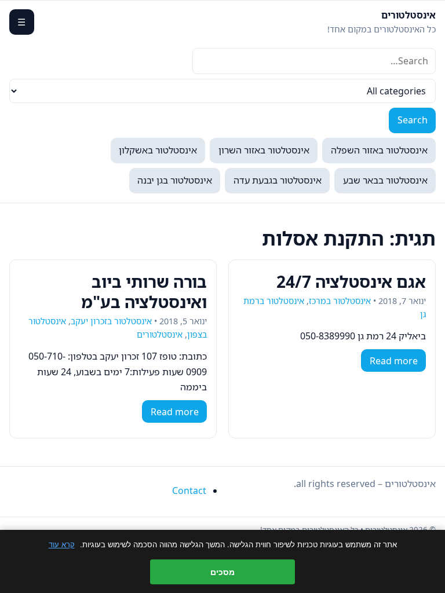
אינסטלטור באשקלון (158, 150)
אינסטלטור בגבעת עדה (278, 180)
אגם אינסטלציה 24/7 (351, 281)
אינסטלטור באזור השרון (263, 150)
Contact (189, 490)
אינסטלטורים (408, 15)
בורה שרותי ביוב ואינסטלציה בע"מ (144, 291)
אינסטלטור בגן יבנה (174, 180)
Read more (394, 360)
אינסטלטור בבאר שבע (385, 180)
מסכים (222, 572)
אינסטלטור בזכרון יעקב (111, 321)
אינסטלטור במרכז (340, 300)
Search (412, 120)
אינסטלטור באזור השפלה (379, 150)
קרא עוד (62, 544)
